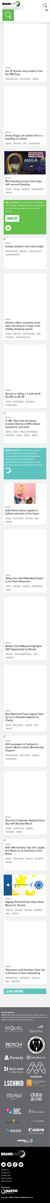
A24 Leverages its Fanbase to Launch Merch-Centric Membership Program (24, 747)
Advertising (9, 654)
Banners (16, 432)
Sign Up (12, 218)
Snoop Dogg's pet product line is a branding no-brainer (24, 137)
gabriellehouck (16, 981)
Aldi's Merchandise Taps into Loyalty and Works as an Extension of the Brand (25, 850)
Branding (8, 143)
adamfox (8, 589)
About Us (5, 1170)
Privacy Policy (6, 1178)
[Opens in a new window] (13, 1029)
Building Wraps (10, 435)
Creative (8, 586)
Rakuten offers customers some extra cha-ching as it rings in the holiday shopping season (22, 325)
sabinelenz (15, 913)
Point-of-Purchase (25, 978)
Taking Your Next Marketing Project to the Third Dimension (24, 580)
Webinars (26, 435)
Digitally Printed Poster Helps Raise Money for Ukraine (24, 903)
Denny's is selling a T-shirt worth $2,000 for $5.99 (23, 395)
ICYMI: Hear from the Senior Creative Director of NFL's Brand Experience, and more (22, 424)
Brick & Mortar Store (37, 189)
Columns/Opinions (37, 586)
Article (8, 68)
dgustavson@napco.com (12, 254)
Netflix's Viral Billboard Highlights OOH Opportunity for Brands (23, 647)
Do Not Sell (5, 1175)
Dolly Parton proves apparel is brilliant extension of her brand (22, 512)
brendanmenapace (34, 143)
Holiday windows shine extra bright (24, 246)
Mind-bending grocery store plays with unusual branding (23, 183)
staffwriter (35, 79)
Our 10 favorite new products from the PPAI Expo (24, 72)
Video (7, 913)
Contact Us (5, 1173)
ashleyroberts (9, 657)
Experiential (29, 518)
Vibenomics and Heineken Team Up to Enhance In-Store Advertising (25, 971)
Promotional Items (25, 79)
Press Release (10, 337)
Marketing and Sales (11, 79)
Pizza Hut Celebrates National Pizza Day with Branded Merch (25, 822)
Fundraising (9, 910)
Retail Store (26, 586)
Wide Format (17, 143)
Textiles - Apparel (18, 401)
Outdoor (19, 435)
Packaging (16, 189)
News (24, 143)
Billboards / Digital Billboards (29, 432)
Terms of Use (6, 1181)
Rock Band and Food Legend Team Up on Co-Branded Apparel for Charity (24, 717)
